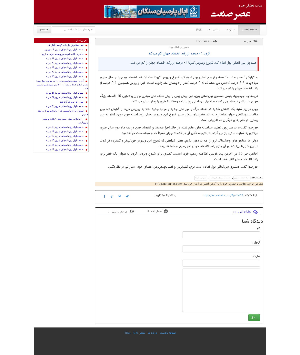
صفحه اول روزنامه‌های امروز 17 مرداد (64, 136)
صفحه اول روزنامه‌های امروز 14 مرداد (64, 145)
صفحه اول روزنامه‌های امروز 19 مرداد (64, 127)
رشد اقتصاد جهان (241, 178)
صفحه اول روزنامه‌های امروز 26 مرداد (64, 76)
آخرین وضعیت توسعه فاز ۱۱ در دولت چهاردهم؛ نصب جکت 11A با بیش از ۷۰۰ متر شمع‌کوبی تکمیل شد (62, 85)
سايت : (251, 256)
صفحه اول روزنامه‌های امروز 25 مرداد (64, 92)
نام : (251, 228)
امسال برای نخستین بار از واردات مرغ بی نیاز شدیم (63, 112)
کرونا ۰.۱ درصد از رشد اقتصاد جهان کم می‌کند (179, 53)
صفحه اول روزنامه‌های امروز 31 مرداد (64, 58)
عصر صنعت (235, 77)
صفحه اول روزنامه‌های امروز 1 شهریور (63, 49)
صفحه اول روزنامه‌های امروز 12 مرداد (64, 149)
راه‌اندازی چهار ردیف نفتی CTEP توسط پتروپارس (65, 120)
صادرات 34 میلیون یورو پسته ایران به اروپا (62, 54)
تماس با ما (214, 29)
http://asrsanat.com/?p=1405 (223, 195)
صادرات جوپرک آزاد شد (71, 101)
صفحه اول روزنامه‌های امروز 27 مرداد (64, 72)
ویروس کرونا (200, 178)
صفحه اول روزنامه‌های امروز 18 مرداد (64, 131)
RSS (199, 29)
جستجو (44, 29)
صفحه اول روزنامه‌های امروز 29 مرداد (64, 63)
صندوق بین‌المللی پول (220, 178)
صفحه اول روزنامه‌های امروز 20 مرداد (64, 106)
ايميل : (251, 242)
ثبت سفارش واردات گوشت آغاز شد (65, 45)
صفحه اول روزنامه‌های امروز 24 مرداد (64, 97)
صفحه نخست (247, 29)
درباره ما (230, 29)
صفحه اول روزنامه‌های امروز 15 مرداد (64, 140)
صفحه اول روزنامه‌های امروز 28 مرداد (64, 67)
